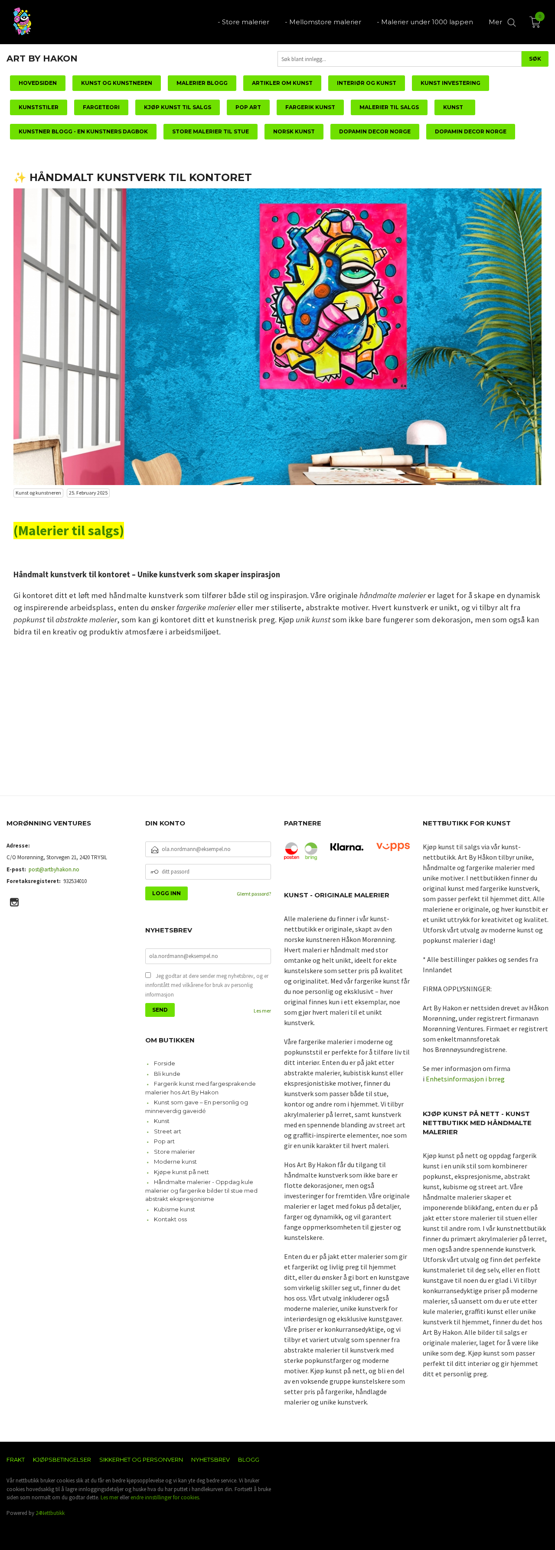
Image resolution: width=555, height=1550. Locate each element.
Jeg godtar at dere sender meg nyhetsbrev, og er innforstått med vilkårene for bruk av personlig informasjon (206, 985)
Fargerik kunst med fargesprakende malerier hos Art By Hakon (200, 1088)
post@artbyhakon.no (54, 869)
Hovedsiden (38, 83)
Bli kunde (167, 1073)
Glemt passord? (254, 893)
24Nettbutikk (50, 1513)
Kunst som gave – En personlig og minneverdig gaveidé (196, 1106)
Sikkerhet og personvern (141, 1459)
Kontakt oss (170, 1219)
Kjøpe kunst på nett (181, 1171)
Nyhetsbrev (210, 1459)
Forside (164, 1063)
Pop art (164, 1141)
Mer (495, 22)
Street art (167, 1131)
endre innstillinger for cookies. (165, 1497)
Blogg (248, 1459)
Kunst (162, 1120)
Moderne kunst (175, 1161)
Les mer (262, 1010)
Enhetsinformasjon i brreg (465, 1078)
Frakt (16, 1459)
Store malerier (174, 1151)
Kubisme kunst (174, 1209)
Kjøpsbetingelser (62, 1459)
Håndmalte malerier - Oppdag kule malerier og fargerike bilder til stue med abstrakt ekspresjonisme (201, 1190)
